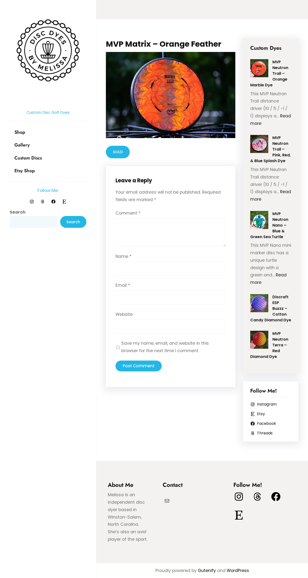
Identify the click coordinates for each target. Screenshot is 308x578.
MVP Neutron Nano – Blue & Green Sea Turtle (269, 225)
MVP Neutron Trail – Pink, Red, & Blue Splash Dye (270, 149)
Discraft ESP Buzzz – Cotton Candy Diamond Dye (270, 308)
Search (18, 212)
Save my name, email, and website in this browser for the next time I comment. (165, 347)
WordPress (238, 570)
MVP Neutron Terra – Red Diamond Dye (269, 345)
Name (124, 256)
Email (123, 285)
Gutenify (207, 570)
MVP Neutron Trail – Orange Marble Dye (269, 73)
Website (124, 314)
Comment (128, 213)
